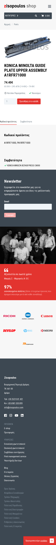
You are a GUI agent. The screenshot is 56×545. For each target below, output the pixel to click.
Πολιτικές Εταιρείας (13, 526)
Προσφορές (9, 432)
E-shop (7, 428)
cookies (43, 540)
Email (6, 201)
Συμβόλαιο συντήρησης (14, 452)
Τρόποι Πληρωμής (11, 497)
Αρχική (7, 24)
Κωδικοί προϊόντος (8, 121)
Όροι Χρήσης (9, 489)
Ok (52, 540)
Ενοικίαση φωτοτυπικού (14, 444)
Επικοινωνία (9, 480)
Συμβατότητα (26, 121)
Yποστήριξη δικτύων (13, 460)
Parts (16, 24)
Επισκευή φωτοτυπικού (14, 448)
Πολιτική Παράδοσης (13, 505)
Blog (6, 468)
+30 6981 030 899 (15, 403)
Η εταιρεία (9, 27)
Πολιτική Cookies (11, 518)
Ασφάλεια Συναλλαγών (14, 493)
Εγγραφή (10, 215)
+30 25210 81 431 (15, 399)
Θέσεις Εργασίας (11, 476)
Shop (5, 19)
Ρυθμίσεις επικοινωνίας (14, 522)
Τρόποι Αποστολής (12, 501)
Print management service (15, 456)
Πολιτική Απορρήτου (13, 514)
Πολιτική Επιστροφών (13, 509)
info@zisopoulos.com (13, 407)
